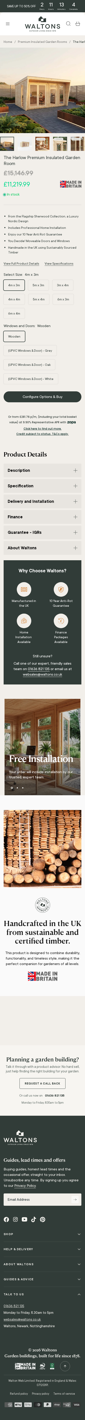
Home (8, 41)
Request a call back (42, 1083)
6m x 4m (14, 313)
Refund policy (19, 1394)
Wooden (14, 336)
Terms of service (64, 1394)
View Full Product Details (21, 263)
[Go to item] (7, 144)
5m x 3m (38, 285)
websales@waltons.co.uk (42, 674)
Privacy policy (40, 1394)
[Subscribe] (75, 1199)
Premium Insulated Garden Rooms (42, 41)
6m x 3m (63, 299)
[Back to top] (65, 1366)
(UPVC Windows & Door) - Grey (30, 350)
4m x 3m (14, 285)
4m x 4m (14, 299)
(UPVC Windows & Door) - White (30, 379)
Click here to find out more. (43, 428)
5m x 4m (39, 299)
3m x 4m (63, 285)
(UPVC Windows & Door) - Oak (29, 364)
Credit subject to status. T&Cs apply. (42, 434)
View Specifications (59, 263)
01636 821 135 (39, 668)
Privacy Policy (25, 1185)
